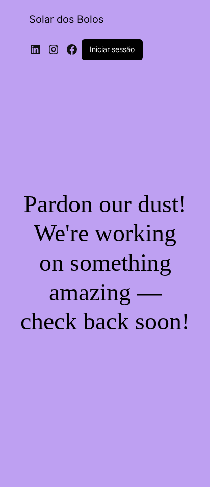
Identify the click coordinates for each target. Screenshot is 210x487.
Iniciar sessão (112, 49)
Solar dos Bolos (66, 19)
